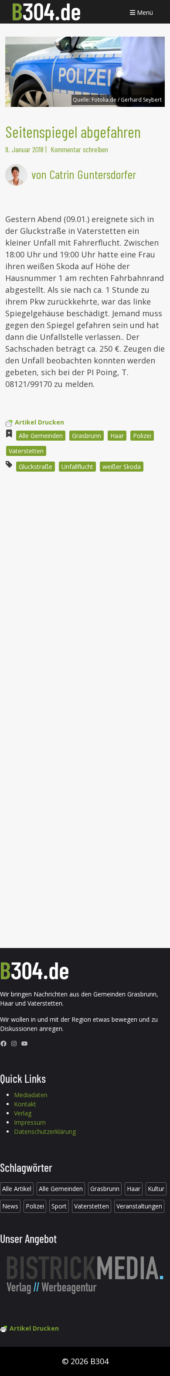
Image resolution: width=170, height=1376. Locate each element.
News (10, 1206)
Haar (117, 435)
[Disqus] (85, 596)
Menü (144, 12)
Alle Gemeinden (41, 435)
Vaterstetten (26, 451)
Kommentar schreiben (79, 149)
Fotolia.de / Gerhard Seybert (127, 99)
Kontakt (25, 1104)
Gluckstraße (35, 466)
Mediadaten (31, 1095)
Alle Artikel (16, 1188)
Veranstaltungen (139, 1206)
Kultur (156, 1188)
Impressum (30, 1122)
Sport (59, 1206)
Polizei (142, 435)
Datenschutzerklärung (45, 1131)
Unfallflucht (77, 466)
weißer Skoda (121, 466)
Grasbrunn (86, 435)
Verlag (22, 1113)
